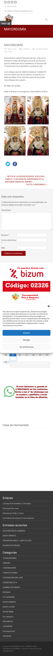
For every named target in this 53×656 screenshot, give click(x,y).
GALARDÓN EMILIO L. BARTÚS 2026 (17, 541)
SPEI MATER (8, 621)
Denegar (26, 340)
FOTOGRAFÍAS (9, 597)
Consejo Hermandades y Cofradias (17, 504)
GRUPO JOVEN (9, 607)
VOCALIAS (7, 636)
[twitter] (8, 3)
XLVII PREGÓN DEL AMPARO (14, 531)
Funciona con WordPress (12, 649)
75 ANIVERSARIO (10, 558)
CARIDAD (6, 563)
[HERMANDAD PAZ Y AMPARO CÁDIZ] (7, 18)
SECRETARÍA (8, 612)
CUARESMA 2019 (10, 583)
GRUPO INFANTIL (9, 536)
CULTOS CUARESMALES (37, 184)
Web (3, 248)
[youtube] (15, 3)
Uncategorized (9, 631)
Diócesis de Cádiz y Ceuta (13, 513)
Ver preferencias (26, 347)
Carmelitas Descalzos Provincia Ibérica (18, 518)
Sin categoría (25, 49)
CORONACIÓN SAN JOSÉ (13, 578)
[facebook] (5, 3)
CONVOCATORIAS (10, 573)
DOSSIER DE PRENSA (11, 545)
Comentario (6, 210)
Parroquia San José (11, 508)
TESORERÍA (7, 626)
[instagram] (12, 3)
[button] (48, 306)
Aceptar (26, 333)
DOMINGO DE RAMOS (11, 587)
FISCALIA (6, 592)
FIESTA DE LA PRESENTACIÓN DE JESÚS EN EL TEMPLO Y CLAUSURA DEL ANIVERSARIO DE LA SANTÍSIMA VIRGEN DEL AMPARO (25, 179)
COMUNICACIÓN (9, 568)
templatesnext (8, 651)
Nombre (5, 235)
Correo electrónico (8, 241)
